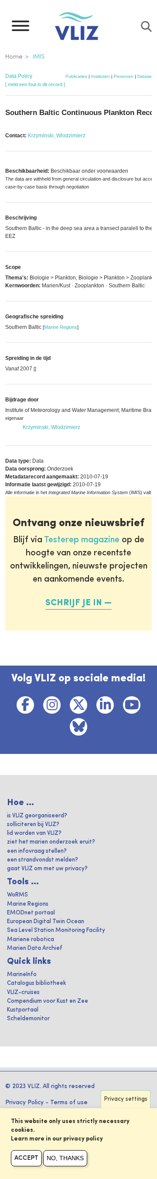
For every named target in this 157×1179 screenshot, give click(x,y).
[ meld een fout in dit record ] (35, 84)
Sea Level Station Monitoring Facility (56, 930)
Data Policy (18, 76)
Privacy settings (125, 1099)
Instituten (100, 76)
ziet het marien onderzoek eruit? (51, 842)
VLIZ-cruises (23, 992)
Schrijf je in (73, 603)
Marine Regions (60, 327)
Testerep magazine (81, 540)
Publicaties (76, 76)
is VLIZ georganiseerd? (37, 816)
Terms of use (69, 1102)
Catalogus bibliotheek (36, 983)
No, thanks (65, 1158)
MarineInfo (22, 974)
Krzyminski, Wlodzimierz (56, 136)
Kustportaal (22, 1010)
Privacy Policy (24, 1102)
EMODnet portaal (31, 913)
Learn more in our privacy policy (57, 1139)
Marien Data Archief (34, 948)
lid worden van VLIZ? (34, 833)
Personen (123, 76)
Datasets (146, 76)
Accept (26, 1158)
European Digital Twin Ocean (45, 921)
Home (14, 57)
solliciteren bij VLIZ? (33, 824)
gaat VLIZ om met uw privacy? (47, 869)
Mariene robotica (30, 939)
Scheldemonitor (28, 1019)
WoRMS (17, 895)
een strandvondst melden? (42, 860)
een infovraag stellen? (37, 851)
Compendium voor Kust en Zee (47, 1001)
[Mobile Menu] (20, 28)
